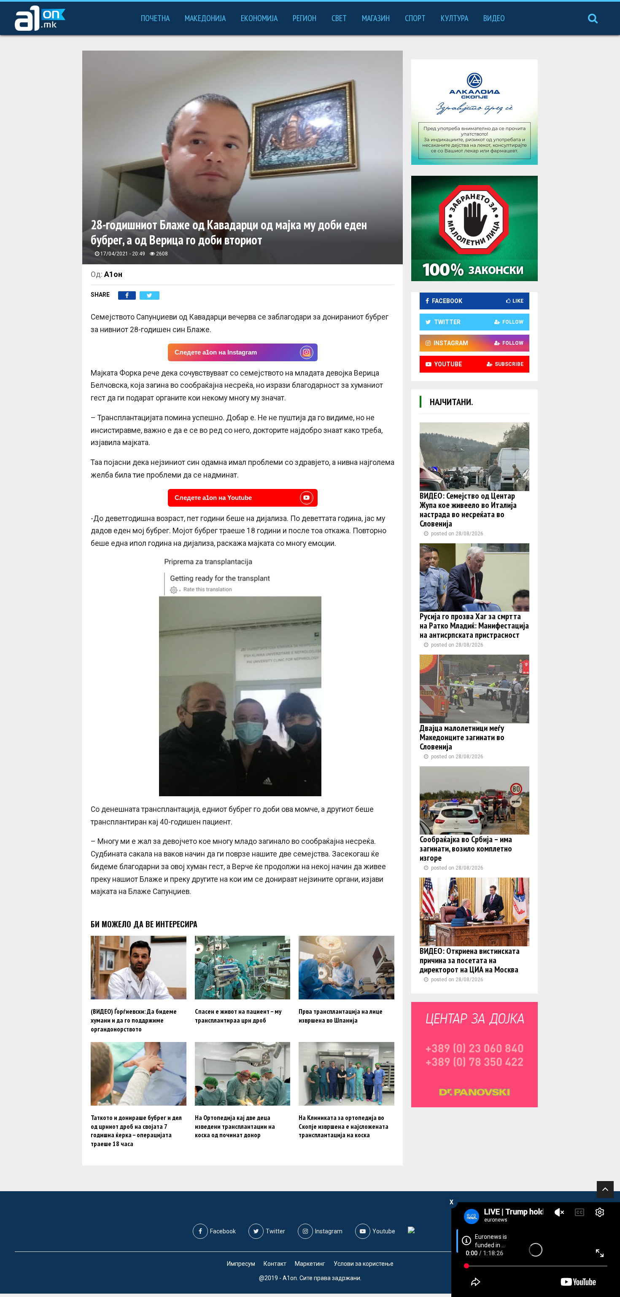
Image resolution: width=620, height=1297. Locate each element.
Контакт (275, 1263)
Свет (339, 18)
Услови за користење (364, 1263)
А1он (113, 274)
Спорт (415, 18)
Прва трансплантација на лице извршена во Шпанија (341, 1015)
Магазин (376, 18)
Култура (454, 18)
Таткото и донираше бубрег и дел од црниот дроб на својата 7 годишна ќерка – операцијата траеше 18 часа (136, 1130)
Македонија (205, 18)
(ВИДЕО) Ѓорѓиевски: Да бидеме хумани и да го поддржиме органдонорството (134, 1020)
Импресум (241, 1263)
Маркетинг (310, 1263)
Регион (304, 18)
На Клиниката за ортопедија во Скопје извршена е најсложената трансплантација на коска (343, 1126)
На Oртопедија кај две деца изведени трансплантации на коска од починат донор (235, 1126)
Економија (259, 18)
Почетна (155, 18)
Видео (494, 18)
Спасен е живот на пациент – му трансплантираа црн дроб (238, 1015)
